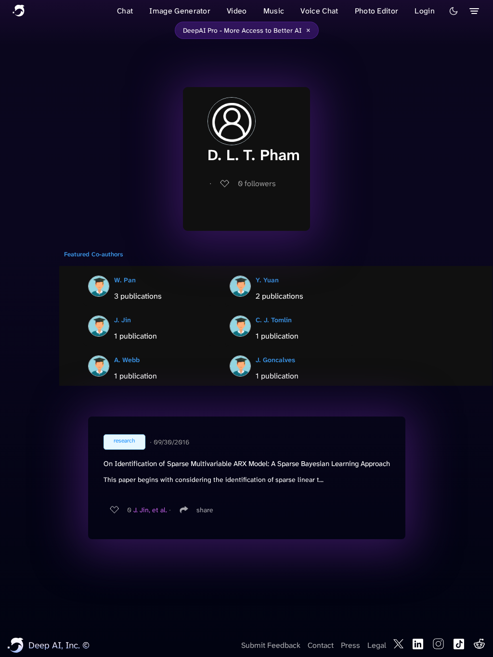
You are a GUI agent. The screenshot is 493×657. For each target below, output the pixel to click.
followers (257, 183)
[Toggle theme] (453, 11)
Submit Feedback (270, 645)
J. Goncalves (275, 359)
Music (274, 11)
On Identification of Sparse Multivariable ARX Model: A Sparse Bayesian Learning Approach (247, 463)
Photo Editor (377, 11)
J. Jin (122, 320)
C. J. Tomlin (274, 320)
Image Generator (179, 11)
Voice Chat (319, 11)
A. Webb (127, 359)
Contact (321, 645)
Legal (376, 645)
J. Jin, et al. (150, 509)
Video (237, 11)
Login (425, 11)
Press (350, 645)
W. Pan (125, 280)
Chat (125, 11)
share (204, 509)
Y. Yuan (267, 280)
